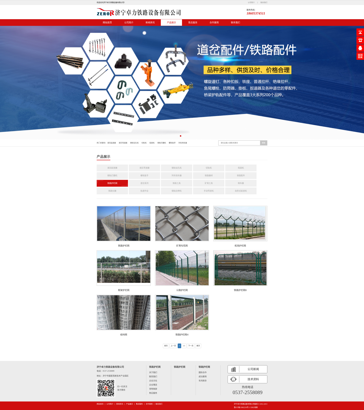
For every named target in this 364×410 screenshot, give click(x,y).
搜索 (263, 143)
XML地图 (254, 407)
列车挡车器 (182, 143)
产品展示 (171, 22)
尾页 (198, 346)
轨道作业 (144, 191)
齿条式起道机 (241, 191)
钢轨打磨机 (161, 143)
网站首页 (107, 22)
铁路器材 (209, 175)
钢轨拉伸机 (177, 191)
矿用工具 (209, 183)
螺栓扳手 (172, 143)
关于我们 (153, 372)
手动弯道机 (209, 191)
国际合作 (203, 372)
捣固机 (152, 143)
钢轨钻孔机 (134, 143)
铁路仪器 (112, 191)
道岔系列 (144, 183)
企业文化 (153, 381)
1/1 (184, 346)
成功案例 (203, 376)
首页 (166, 346)
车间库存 (203, 381)
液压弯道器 (123, 143)
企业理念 (153, 385)
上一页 (173, 346)
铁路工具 (177, 183)
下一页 (190, 346)
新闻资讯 (150, 22)
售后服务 (192, 22)
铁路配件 (241, 175)
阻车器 (241, 183)
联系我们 (263, 2)
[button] (180, 136)
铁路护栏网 (112, 183)
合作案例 (214, 22)
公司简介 (251, 2)
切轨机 (144, 143)
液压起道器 (111, 143)
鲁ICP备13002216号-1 (242, 407)
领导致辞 (153, 389)
